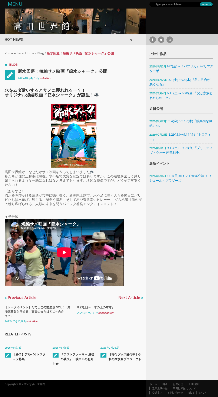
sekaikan (45, 78)
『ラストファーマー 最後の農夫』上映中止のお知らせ (73, 359)
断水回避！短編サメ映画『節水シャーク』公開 (62, 71)
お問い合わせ (175, 392)
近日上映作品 (160, 388)
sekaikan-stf (105, 313)
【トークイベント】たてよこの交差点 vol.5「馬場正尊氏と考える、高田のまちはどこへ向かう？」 (37, 311)
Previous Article (20, 297)
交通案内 (157, 392)
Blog (40, 53)
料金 (165, 384)
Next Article (130, 297)
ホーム (153, 384)
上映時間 (193, 384)
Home (29, 53)
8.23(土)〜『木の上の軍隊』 (96, 307)
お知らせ (178, 384)
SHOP (202, 392)
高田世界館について (184, 388)
